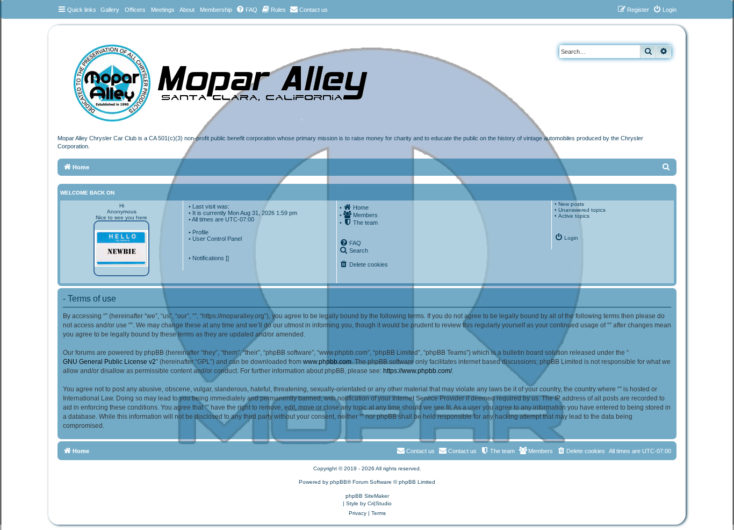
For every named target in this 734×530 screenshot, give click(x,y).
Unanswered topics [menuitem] (582, 210)
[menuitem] (246, 9)
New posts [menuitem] (571, 204)
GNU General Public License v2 (109, 362)
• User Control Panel (215, 238)
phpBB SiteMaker (367, 496)
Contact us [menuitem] (462, 451)
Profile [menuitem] (200, 232)
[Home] (231, 79)
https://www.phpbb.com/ (417, 371)
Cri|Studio (380, 503)
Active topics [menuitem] (573, 216)
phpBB (338, 482)
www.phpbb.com (327, 362)
